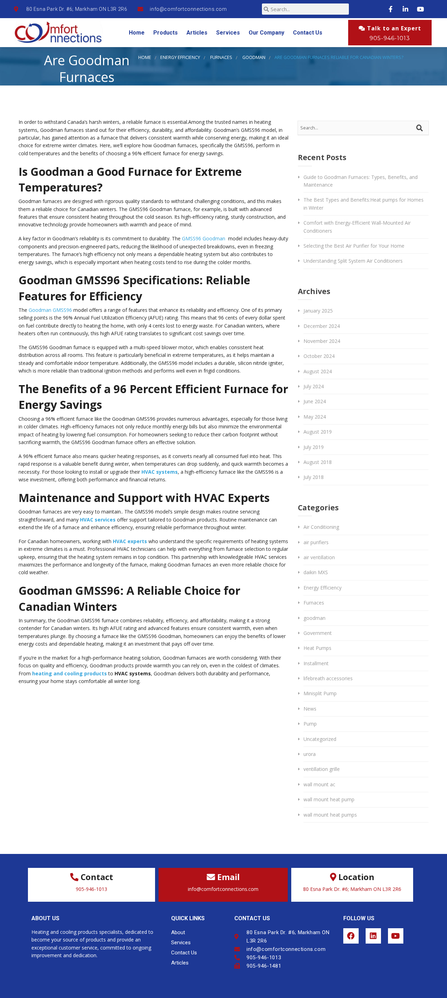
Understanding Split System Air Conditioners (353, 260)
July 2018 (313, 477)
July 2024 (313, 386)
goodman (253, 57)
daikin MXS (315, 572)
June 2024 (314, 401)
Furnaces (221, 57)
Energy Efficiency (180, 57)
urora (309, 754)
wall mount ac (319, 784)
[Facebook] (351, 936)
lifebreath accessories (328, 678)
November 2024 (321, 341)
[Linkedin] (373, 936)
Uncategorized (319, 739)
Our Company (266, 32)
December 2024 (321, 326)
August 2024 (317, 371)
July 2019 (313, 447)
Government (317, 633)
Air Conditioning (321, 527)
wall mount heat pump (328, 799)
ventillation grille (321, 769)
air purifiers (316, 542)
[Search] (420, 128)
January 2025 (318, 310)
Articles (196, 32)
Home (137, 32)
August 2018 (317, 462)
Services (228, 32)
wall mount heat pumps (330, 814)
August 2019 (317, 431)
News (309, 708)
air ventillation (319, 557)
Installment (316, 663)
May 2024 (314, 416)
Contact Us (307, 32)
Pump (310, 723)
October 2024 (319, 356)
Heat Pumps (317, 648)
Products (165, 32)
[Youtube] (395, 936)
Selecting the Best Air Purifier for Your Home (353, 245)
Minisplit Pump (320, 693)
